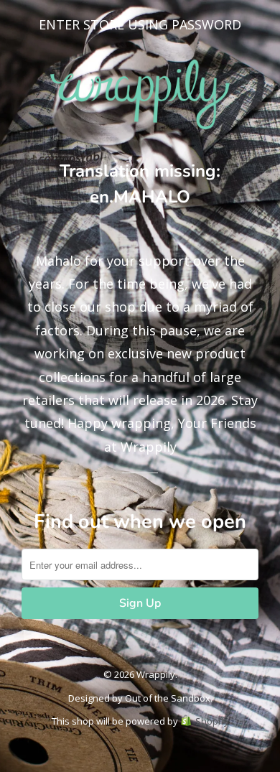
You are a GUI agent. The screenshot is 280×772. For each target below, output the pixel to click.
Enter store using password (140, 24)
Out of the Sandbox (167, 698)
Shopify (212, 721)
